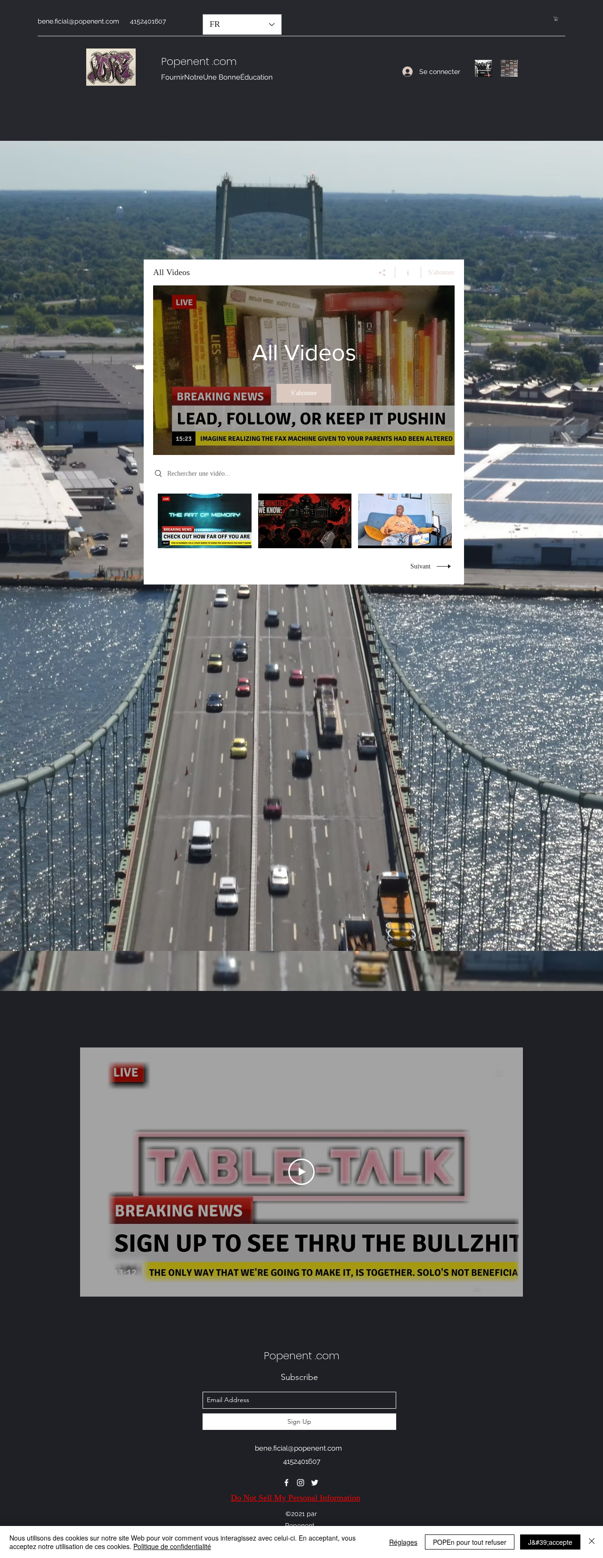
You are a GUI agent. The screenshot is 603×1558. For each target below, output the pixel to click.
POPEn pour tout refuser (469, 1542)
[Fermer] (591, 1542)
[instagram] (300, 1482)
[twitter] (314, 1482)
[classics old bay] (509, 68)
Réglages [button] (403, 1542)
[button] (556, 18)
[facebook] (286, 1482)
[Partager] (382, 272)
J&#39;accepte (550, 1542)
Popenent (185, 61)
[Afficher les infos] (408, 272)
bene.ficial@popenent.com (78, 21)
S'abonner (441, 272)
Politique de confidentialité (172, 1546)
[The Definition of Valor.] (483, 68)
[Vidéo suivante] (503, 1172)
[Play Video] (304, 521)
